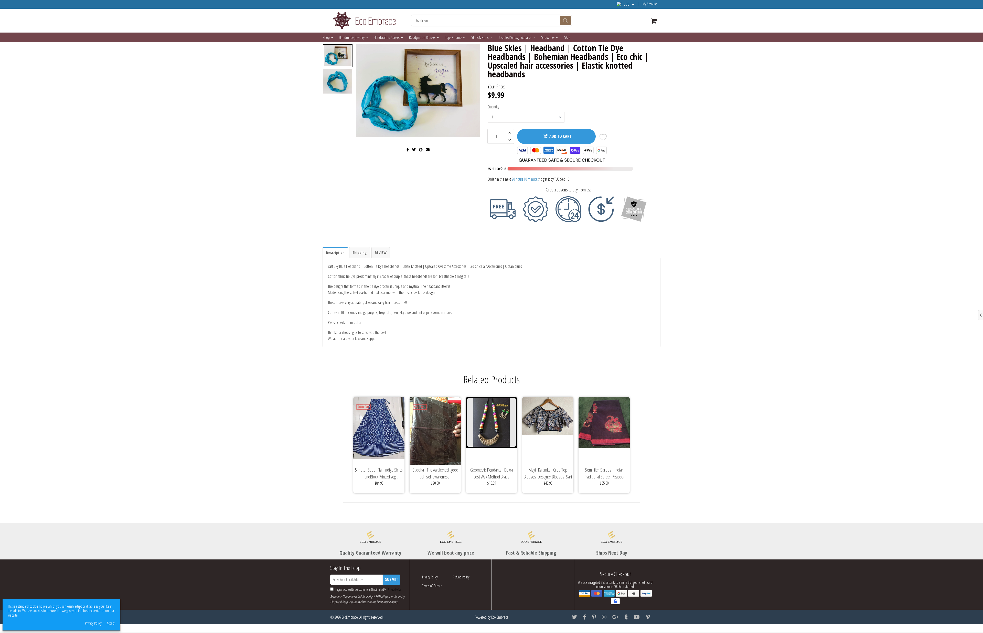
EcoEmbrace (349, 617)
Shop (326, 37)
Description (335, 252)
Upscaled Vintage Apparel (515, 37)
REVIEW (381, 252)
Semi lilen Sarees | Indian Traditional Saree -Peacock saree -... (604, 473)
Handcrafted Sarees (387, 37)
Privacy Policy (394, 589)
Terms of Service (432, 585)
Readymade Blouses (423, 37)
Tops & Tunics (454, 37)
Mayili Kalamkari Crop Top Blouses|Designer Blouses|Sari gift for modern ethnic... (548, 473)
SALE (567, 37)
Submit (391, 579)
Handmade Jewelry (352, 37)
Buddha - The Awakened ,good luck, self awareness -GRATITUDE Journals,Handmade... (435, 473)
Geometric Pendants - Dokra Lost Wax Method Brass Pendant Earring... (491, 473)
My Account (650, 4)
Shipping (359, 252)
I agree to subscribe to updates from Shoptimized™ (368, 589)
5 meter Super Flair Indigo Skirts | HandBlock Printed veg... (379, 473)
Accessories (548, 37)
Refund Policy (461, 577)
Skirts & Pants (480, 37)
